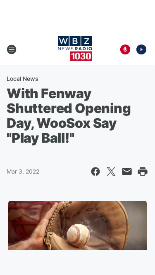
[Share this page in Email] (127, 171)
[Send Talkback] (125, 49)
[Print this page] (142, 171)
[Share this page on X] (111, 171)
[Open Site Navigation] (12, 49)
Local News (22, 78)
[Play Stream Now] (141, 49)
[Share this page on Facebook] (95, 171)
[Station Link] (75, 49)
